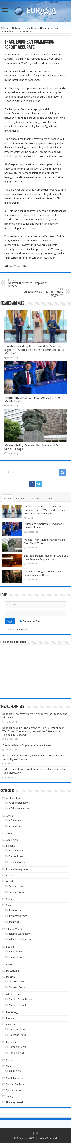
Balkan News (30, 28)
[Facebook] (32, 484)
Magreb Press (17, 987)
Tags (49, 498)
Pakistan (10, 1018)
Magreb (10, 976)
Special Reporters (16, 1090)
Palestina (11, 1024)
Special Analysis (15, 1084)
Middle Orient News (20, 999)
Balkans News (17, 862)
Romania (11, 1042)
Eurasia (10, 881)
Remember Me (31, 621)
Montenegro (13, 1012)
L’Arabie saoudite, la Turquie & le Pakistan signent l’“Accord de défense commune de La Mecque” (34, 350)
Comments (36, 498)
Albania (10, 833)
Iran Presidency (18, 915)
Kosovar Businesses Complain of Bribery (27, 283)
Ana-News (12, 839)
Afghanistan (13, 798)
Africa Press (15, 826)
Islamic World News (20, 933)
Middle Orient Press (20, 1005)
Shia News (15, 1070)
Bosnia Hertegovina (17, 869)
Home (6, 28)
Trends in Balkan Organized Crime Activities (26, 745)
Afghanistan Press (19, 808)
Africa (9, 815)
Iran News (15, 910)
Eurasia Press (16, 892)
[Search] (62, 472)
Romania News (17, 1046)
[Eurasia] (35, 10)
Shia (8, 1066)
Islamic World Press (20, 939)
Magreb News (17, 981)
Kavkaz (10, 946)
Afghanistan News (19, 802)
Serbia (9, 1060)
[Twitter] (39, 484)
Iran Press (15, 921)
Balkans (16, 28)
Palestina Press (17, 1035)
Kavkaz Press (16, 957)
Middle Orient (14, 994)
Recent (7, 498)
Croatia (10, 875)
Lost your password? (16, 629)
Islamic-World (14, 929)
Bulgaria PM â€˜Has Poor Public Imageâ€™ (43, 292)
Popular (20, 498)
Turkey (10, 1096)
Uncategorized (14, 1102)
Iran (8, 905)
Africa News (16, 820)
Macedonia (12, 970)
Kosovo (10, 964)
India (9, 899)
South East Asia (14, 1078)
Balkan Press (16, 856)
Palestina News (17, 1029)
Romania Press (17, 1052)
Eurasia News (16, 886)
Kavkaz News (16, 951)
